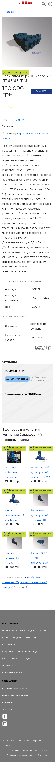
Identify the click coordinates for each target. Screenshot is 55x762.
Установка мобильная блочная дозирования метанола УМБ (14, 477)
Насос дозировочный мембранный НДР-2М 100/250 (14, 520)
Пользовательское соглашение (21, 755)
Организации (9, 665)
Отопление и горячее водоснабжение (24, 631)
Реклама (7, 702)
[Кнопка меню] (4, 4)
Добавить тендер (12, 672)
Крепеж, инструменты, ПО (16, 658)
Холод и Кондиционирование (19, 638)
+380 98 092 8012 (13, 120)
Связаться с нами (29, 750)
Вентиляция (9, 645)
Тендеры (7, 709)
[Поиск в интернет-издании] (43, 4)
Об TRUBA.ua (13, 750)
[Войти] (50, 4)
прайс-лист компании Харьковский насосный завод (24, 582)
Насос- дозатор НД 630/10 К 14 (12, 558)
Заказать (41, 91)
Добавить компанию (14, 688)
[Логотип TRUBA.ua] (25, 2)
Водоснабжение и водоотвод (19, 651)
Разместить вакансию (15, 695)
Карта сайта (43, 755)
